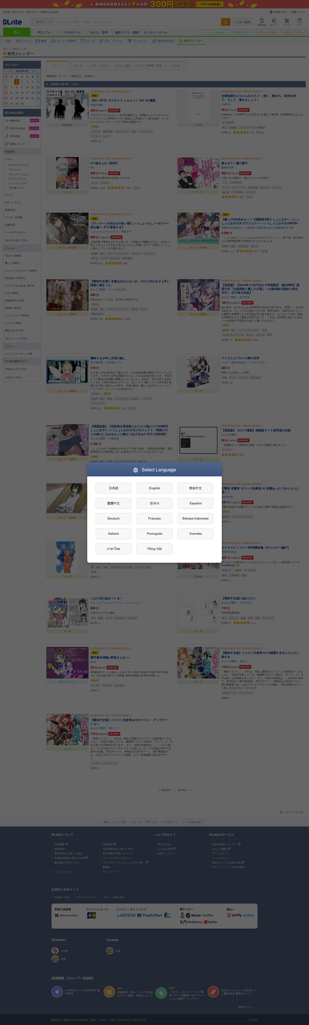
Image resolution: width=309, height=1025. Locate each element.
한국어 (154, 503)
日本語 (113, 488)
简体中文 (195, 488)
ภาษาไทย (113, 548)
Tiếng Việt (154, 548)
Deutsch (113, 518)
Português (154, 533)
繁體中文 (113, 503)
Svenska (195, 533)
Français (154, 518)
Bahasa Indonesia (195, 518)
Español (196, 503)
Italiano (113, 533)
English (154, 488)
